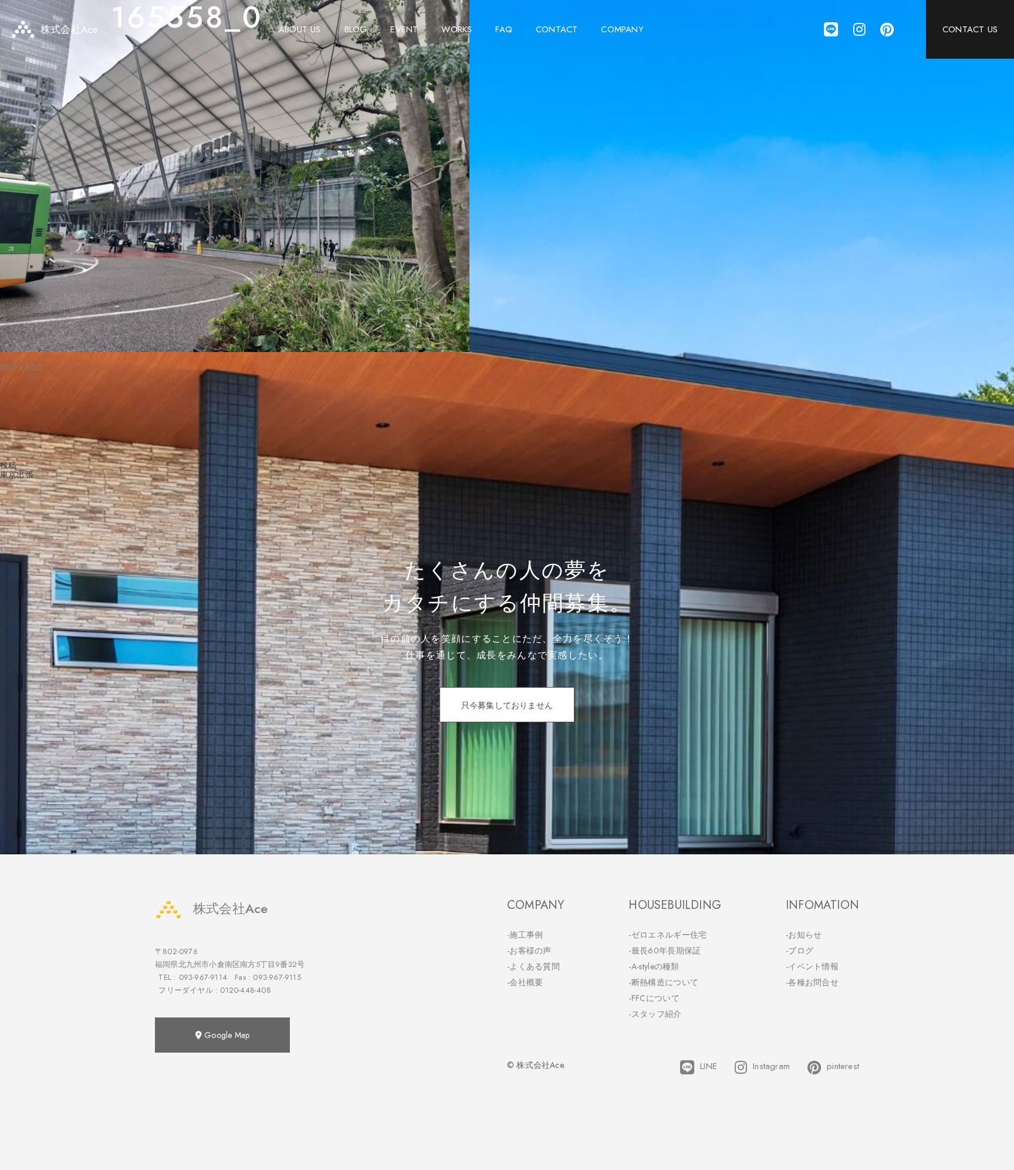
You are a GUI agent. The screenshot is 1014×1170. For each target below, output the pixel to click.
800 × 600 (21, 367)
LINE (708, 1066)
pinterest (843, 1066)
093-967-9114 (203, 977)
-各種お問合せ (812, 982)
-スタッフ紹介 (654, 1014)
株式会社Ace (230, 908)
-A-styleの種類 (653, 966)
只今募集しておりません (507, 705)
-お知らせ (804, 935)
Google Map (225, 1035)
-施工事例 (525, 935)
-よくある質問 (533, 966)
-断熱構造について (663, 982)
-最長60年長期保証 (664, 950)
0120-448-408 (245, 990)
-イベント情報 (812, 966)
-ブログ (799, 950)
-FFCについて (653, 998)
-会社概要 (525, 982)
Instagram (771, 1066)
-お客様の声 (529, 950)
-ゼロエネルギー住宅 (667, 935)
